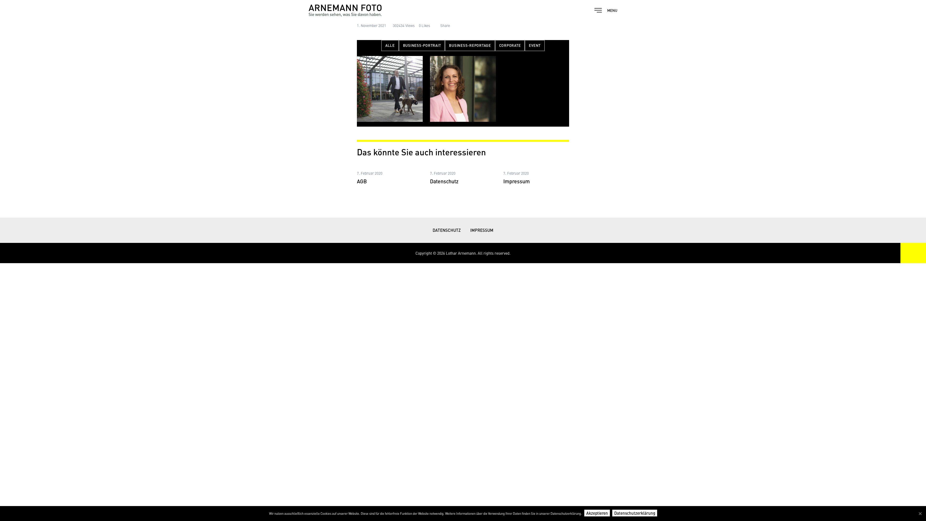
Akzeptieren (597, 513)
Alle (390, 45)
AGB (362, 181)
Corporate (510, 45)
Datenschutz (444, 181)
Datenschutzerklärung (634, 513)
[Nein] (920, 513)
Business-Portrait (422, 45)
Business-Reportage (470, 45)
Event (535, 45)
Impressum (516, 181)
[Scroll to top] (913, 253)
